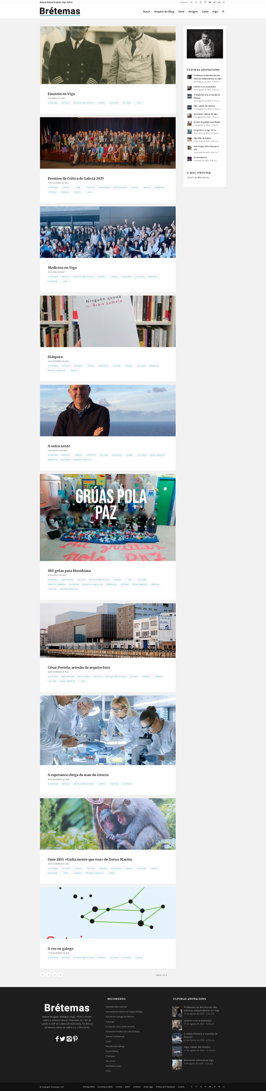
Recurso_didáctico (57, 370)
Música (147, 187)
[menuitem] (182, 2)
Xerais (74, 370)
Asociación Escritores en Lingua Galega (124, 1011)
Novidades (65, 459)
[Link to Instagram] (200, 2)
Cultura (114, 103)
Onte (65, 873)
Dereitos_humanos (57, 584)
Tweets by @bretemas (198, 177)
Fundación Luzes (113, 1066)
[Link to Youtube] (210, 2)
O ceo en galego (60, 949)
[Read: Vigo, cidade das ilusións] (189, 107)
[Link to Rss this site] (224, 2)
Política (52, 589)
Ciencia (102, 103)
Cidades (101, 276)
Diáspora (55, 357)
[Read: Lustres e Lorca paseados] (189, 88)
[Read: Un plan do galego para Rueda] (189, 123)
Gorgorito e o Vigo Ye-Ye (205, 130)
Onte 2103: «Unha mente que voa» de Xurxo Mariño (90, 859)
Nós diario (110, 1061)
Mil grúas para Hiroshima (69, 571)
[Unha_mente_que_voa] (108, 824)
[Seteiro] (108, 913)
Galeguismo (104, 187)
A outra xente (59, 446)
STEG (108, 1071)
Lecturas (141, 366)
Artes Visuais (67, 580)
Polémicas (52, 281)
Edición (103, 868)
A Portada (53, 103)
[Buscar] (223, 11)
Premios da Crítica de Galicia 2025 (76, 178)
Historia (127, 103)
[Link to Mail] (219, 2)
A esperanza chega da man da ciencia (78, 775)
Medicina (152, 276)
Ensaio (129, 366)
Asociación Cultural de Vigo (206, 114)
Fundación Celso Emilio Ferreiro (120, 1026)
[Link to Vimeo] (214, 2)
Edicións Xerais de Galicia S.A (62, 1027)
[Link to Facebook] (196, 2)
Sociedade (126, 784)
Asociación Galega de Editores (120, 1016)
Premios (65, 192)
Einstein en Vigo (61, 94)
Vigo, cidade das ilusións (204, 106)
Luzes (108, 1041)
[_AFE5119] (108, 143)
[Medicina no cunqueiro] (108, 232)
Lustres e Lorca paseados (205, 86)
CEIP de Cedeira (59, 1023)
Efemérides (112, 584)
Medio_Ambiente (157, 455)
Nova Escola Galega (115, 1046)
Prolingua (110, 1056)
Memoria (155, 584)
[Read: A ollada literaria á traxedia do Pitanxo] (189, 96)
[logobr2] (60, 11)
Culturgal (110, 1021)
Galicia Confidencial (115, 1036)
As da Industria (200, 157)
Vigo (139, 103)
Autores (78, 366)
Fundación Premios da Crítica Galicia (122, 1031)
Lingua (134, 187)
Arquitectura (67, 676)
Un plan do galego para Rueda (207, 122)
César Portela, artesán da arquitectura (79, 667)
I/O (62, 1087)
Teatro (77, 192)
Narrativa (159, 187)
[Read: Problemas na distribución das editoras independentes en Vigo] (189, 77)
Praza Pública (112, 1051)
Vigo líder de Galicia (202, 138)
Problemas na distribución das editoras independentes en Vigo (201, 1009)
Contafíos (103, 366)
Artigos (66, 103)
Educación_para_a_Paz (92, 584)
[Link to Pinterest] (205, 2)
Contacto (183, 2)
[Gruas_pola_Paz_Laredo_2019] (108, 517)
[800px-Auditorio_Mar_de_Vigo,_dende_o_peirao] (108, 630)
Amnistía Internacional (116, 1006)
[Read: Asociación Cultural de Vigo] (189, 115)
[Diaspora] (108, 321)
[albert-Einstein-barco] (108, 55)
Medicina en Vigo (62, 268)
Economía (126, 276)
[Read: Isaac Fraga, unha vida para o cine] (189, 148)
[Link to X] (191, 2)
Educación (139, 276)
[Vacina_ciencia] (108, 730)
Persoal (52, 192)
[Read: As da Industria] (189, 159)
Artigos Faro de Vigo (84, 103)
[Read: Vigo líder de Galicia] (189, 139)
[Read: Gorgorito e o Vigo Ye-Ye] (189, 131)
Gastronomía (120, 187)
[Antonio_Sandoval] (108, 410)
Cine (78, 187)
